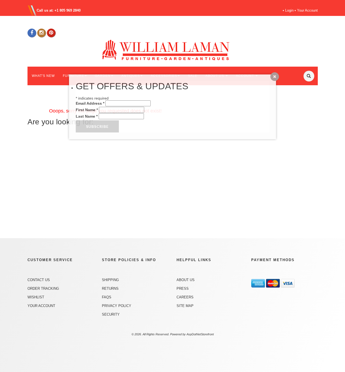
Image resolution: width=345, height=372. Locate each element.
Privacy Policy (116, 306)
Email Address (90, 103)
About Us (186, 280)
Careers (185, 297)
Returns (110, 288)
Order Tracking (43, 288)
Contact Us (38, 280)
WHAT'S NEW (43, 76)
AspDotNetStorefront (200, 334)
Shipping (110, 280)
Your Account (307, 10)
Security (111, 314)
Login (289, 10)
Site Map (185, 306)
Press (183, 288)
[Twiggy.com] (174, 49)
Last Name (87, 116)
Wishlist (35, 297)
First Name (87, 110)
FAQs (106, 297)
